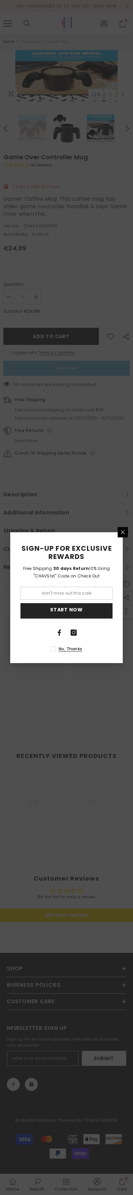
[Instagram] (73, 632)
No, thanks (70, 649)
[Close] (123, 532)
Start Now (66, 609)
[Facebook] (59, 632)
